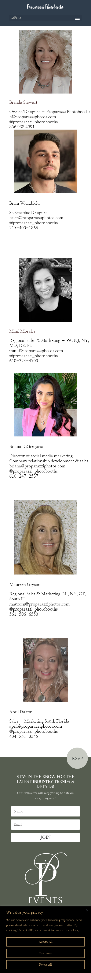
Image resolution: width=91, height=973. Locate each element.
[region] (45, 939)
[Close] (86, 909)
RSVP (77, 759)
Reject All (45, 964)
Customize (45, 953)
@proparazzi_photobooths (33, 122)
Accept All (45, 941)
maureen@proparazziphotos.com (39, 604)
